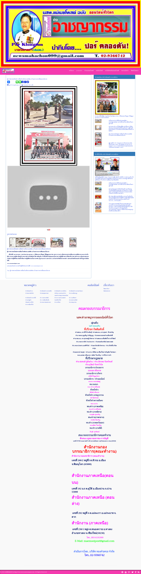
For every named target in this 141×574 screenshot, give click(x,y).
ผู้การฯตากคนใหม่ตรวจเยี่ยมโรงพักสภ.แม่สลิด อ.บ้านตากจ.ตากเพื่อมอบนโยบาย (27, 79)
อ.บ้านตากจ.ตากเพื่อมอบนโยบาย (41, 270)
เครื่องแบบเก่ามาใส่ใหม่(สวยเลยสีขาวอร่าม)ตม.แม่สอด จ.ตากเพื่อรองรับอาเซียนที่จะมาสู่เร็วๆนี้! (121, 122)
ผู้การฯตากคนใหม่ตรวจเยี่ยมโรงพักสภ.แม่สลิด (21, 270)
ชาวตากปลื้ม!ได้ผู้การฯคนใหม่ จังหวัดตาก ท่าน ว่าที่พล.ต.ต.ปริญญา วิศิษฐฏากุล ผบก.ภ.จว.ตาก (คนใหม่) (114, 117)
